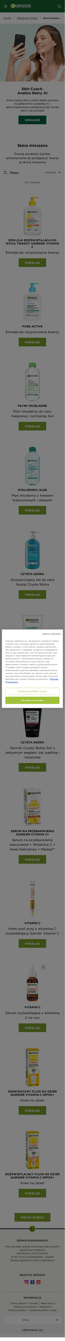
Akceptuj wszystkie (32, 700)
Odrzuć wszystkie (51, 633)
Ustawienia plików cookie (32, 691)
